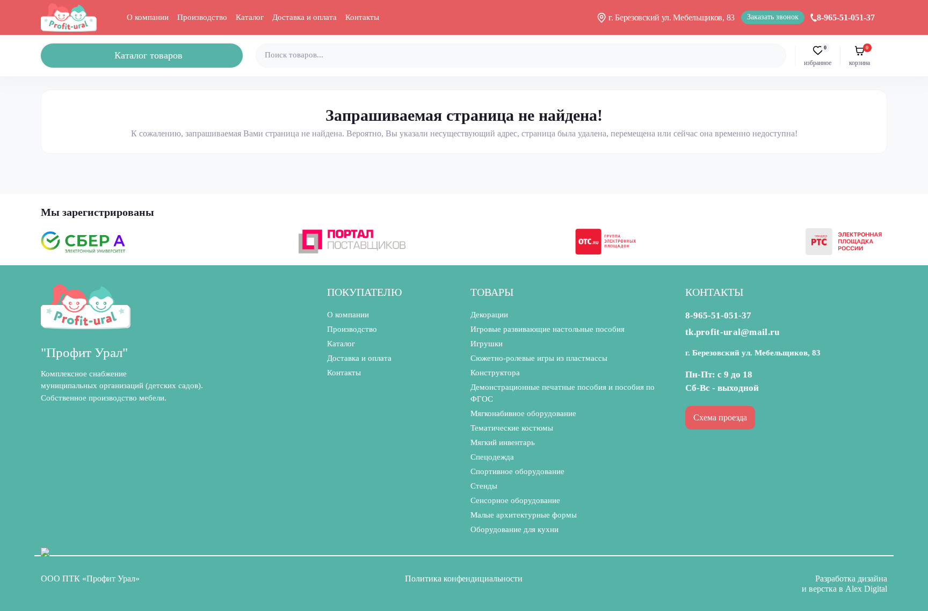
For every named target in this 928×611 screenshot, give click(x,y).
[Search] (776, 55)
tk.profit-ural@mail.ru (732, 332)
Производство (202, 17)
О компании (148, 17)
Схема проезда (720, 417)
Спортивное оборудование (517, 471)
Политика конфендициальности (464, 578)
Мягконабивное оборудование (523, 413)
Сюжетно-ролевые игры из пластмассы (538, 358)
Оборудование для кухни (514, 529)
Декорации (489, 314)
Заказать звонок (773, 17)
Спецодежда (492, 457)
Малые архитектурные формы (523, 515)
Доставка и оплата (304, 17)
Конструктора (495, 372)
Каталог (250, 17)
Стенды (483, 486)
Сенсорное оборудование (515, 500)
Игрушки (486, 343)
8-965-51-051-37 (846, 17)
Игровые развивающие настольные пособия (547, 329)
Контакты (362, 17)
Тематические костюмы (511, 428)
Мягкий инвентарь (502, 442)
